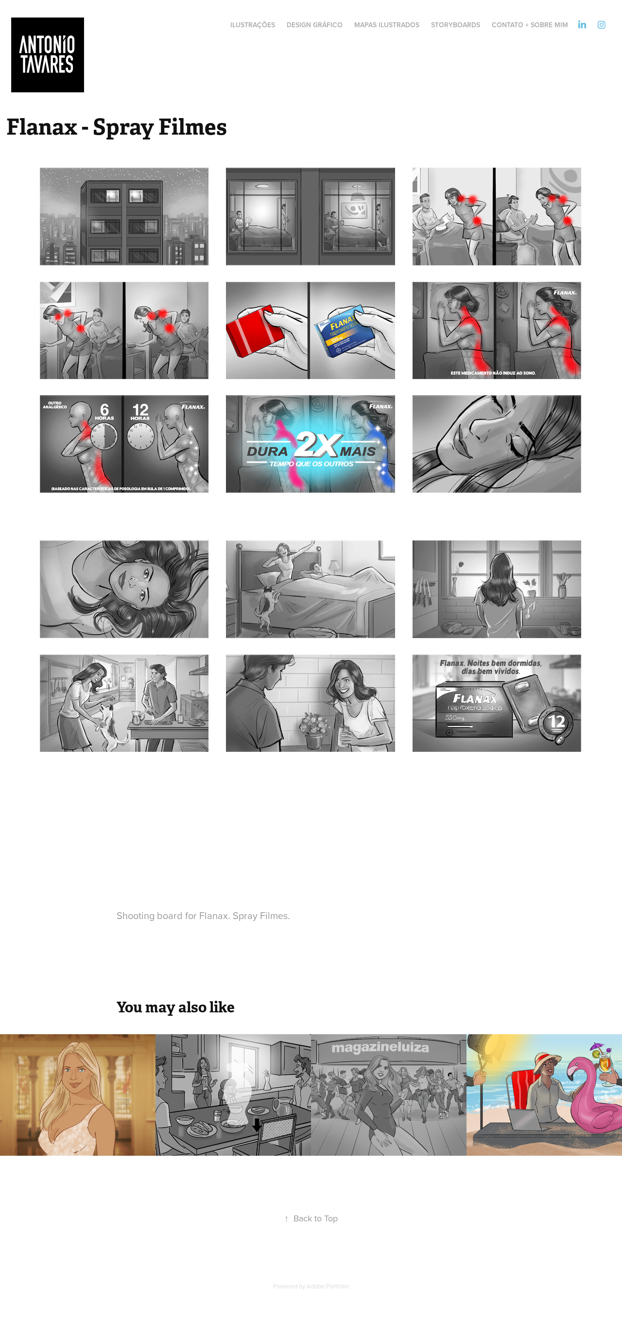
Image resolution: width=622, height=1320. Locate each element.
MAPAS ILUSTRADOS (386, 25)
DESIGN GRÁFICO (315, 25)
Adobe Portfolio (328, 1286)
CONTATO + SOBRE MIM (530, 25)
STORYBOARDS (455, 25)
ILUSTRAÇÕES (252, 25)
